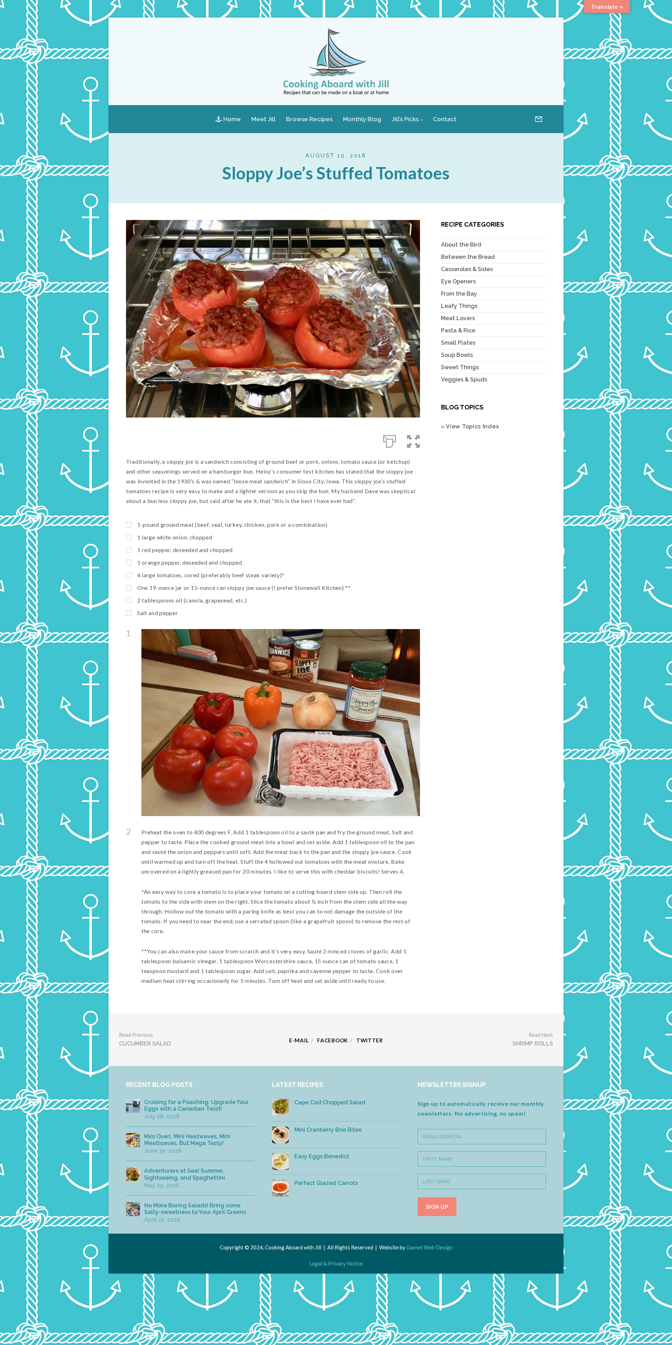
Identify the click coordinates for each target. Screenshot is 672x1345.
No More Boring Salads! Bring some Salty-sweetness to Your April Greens (195, 1208)
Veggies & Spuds (464, 379)
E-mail (299, 1040)
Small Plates (458, 342)
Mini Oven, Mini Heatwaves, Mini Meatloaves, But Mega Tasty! (187, 1139)
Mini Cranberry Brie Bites (328, 1129)
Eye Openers (458, 281)
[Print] (389, 440)
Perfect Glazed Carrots (326, 1183)
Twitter (369, 1040)
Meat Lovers (458, 318)
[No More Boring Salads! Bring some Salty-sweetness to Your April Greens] (133, 1209)
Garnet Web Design (429, 1247)
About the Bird (461, 244)
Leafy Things (459, 306)
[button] (413, 440)
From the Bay (459, 293)
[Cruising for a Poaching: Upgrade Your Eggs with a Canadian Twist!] (133, 1106)
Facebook (332, 1040)
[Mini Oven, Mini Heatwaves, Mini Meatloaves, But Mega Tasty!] (133, 1140)
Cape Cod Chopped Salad (329, 1102)
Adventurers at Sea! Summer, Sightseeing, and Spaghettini (184, 1174)
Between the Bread (468, 257)
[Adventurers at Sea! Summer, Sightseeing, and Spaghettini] (133, 1174)
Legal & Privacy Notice (336, 1263)
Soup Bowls (457, 355)
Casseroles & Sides (467, 269)
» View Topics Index (470, 426)
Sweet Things (460, 367)
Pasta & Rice (458, 330)
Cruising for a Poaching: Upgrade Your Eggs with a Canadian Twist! (196, 1105)
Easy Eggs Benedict (321, 1156)
